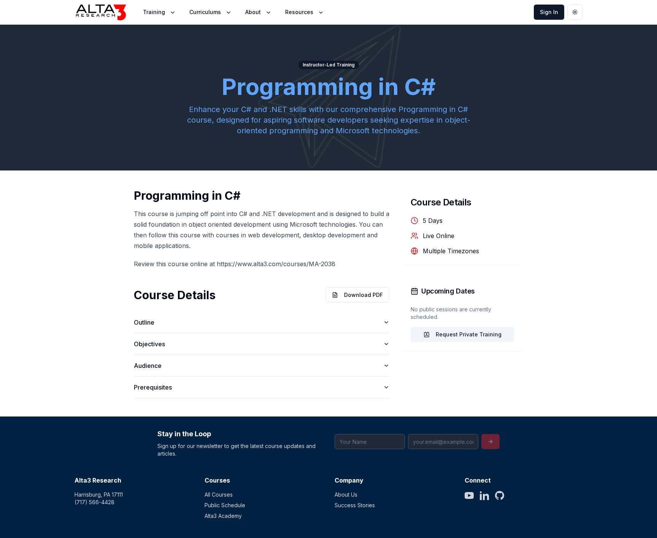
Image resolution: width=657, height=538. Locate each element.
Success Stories (355, 505)
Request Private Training (468, 334)
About (253, 12)
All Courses (219, 494)
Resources (299, 12)
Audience (148, 365)
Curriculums (205, 12)
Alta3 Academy (223, 516)
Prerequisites (153, 387)
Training (154, 12)
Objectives (149, 344)
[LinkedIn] (484, 495)
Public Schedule (225, 505)
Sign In (549, 12)
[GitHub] (499, 495)
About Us (346, 494)
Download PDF (363, 295)
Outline (144, 322)
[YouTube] (469, 495)
